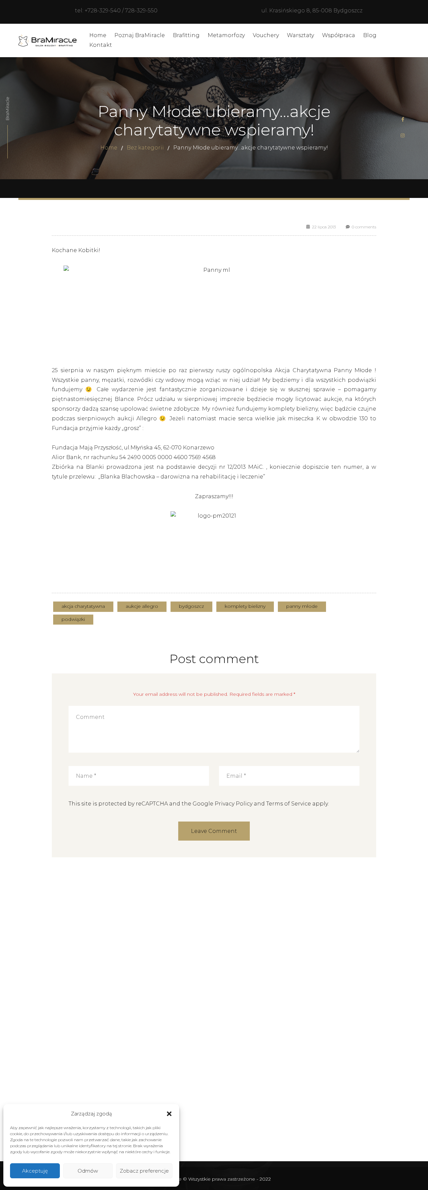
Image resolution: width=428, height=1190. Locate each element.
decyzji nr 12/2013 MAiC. (231, 467)
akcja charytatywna (83, 606)
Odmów (88, 1171)
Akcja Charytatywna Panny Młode (322, 370)
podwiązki (73, 619)
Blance (124, 399)
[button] (169, 1113)
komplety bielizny (245, 606)
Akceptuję (35, 1171)
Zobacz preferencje (144, 1171)
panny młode (302, 606)
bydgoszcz (191, 606)
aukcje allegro (142, 606)
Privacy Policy (233, 803)
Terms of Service (288, 803)
